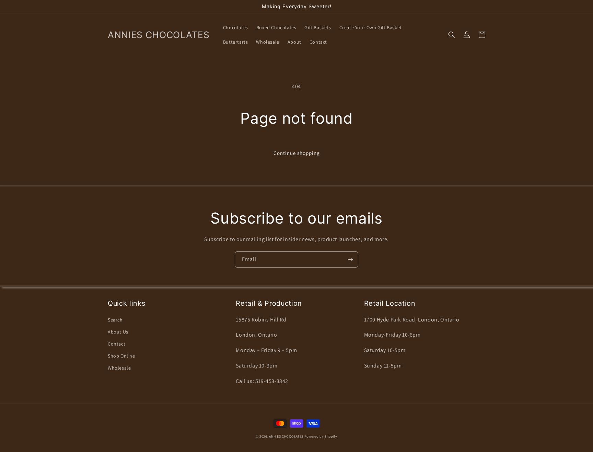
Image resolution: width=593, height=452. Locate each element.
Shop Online (121, 356)
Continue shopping (297, 153)
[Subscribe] (350, 259)
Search (115, 320)
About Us (118, 332)
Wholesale (119, 368)
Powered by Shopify (320, 436)
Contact (116, 344)
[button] (451, 34)
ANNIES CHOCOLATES (286, 436)
